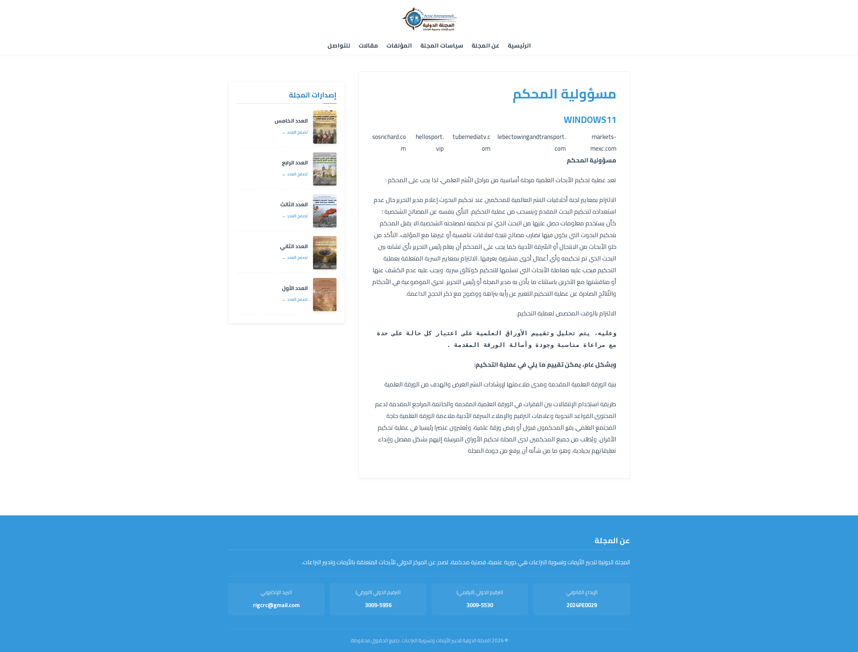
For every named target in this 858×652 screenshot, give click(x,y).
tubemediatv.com (471, 142)
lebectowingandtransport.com (531, 142)
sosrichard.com (389, 142)
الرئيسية (519, 45)
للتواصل (338, 45)
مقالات (368, 45)
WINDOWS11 (590, 119)
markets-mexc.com (603, 142)
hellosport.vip (429, 142)
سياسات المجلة (441, 45)
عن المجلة (485, 45)
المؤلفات (399, 45)
